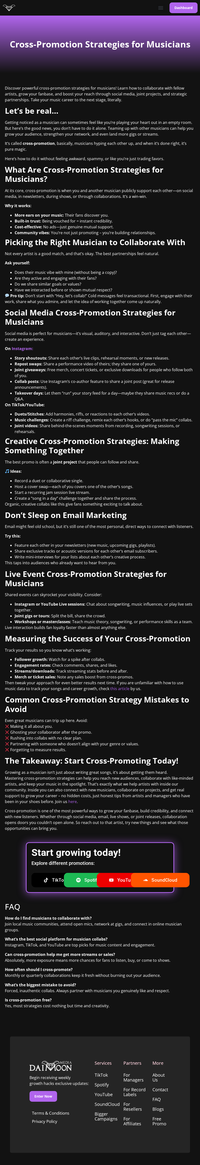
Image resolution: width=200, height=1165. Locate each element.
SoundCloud (107, 1104)
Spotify (102, 1085)
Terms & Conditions (50, 1113)
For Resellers (132, 1106)
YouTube (104, 1094)
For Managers (133, 1077)
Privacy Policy (44, 1121)
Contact (160, 1089)
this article (120, 688)
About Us (158, 1077)
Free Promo (159, 1121)
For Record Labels (134, 1092)
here (72, 801)
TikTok (101, 1075)
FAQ (156, 1099)
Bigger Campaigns (106, 1116)
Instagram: (22, 348)
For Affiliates (132, 1121)
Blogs (158, 1109)
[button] (161, 8)
